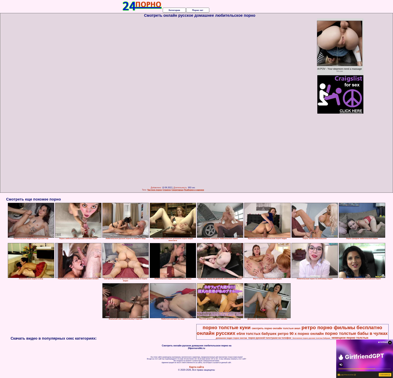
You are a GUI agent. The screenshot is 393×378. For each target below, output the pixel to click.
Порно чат (197, 10)
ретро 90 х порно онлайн (301, 333)
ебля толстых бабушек (256, 334)
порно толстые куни (227, 327)
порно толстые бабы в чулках (356, 333)
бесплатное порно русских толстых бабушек (311, 338)
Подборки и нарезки (194, 190)
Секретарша (177, 190)
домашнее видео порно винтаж (231, 338)
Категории (174, 10)
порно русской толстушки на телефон (269, 338)
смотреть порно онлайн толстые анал (276, 328)
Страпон (167, 190)
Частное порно (154, 190)
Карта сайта (196, 367)
